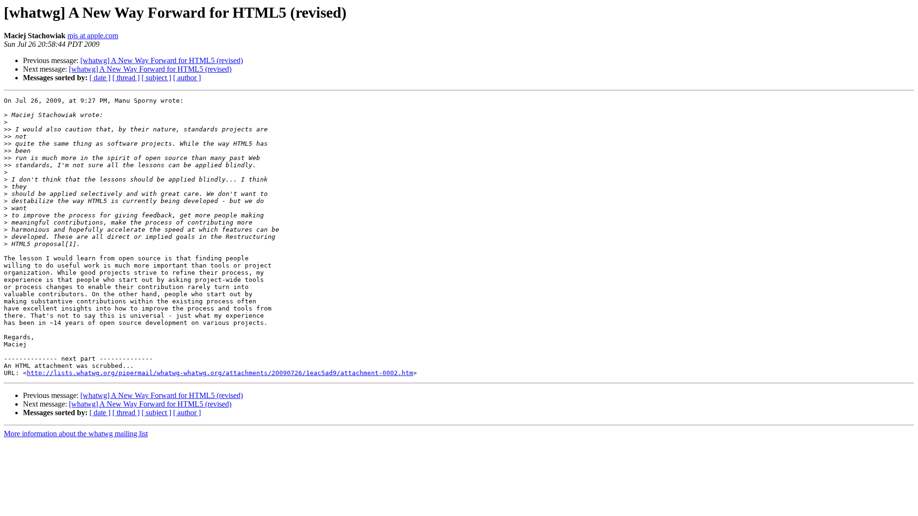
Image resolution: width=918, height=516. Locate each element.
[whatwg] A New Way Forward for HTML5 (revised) (161, 60)
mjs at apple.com (92, 36)
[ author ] (187, 78)
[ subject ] (156, 78)
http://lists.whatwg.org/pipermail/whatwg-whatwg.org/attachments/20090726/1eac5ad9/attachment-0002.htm (220, 372)
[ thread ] (126, 78)
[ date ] (99, 78)
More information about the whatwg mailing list (76, 434)
